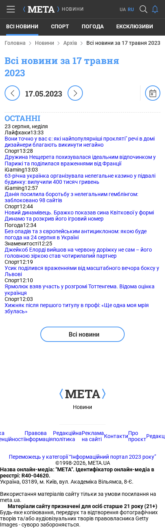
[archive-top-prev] (12, 93)
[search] (143, 9)
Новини (44, 43)
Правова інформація (39, 436)
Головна (15, 43)
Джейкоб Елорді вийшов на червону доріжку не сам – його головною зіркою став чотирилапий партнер (78, 253)
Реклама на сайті (93, 436)
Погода (93, 26)
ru (131, 9)
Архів (70, 43)
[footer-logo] (82, 394)
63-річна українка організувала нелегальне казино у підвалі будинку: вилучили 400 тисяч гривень (80, 179)
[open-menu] (10, 9)
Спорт (60, 26)
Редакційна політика (67, 436)
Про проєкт (137, 436)
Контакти (116, 436)
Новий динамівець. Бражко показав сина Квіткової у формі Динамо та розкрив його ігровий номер (79, 215)
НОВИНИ (73, 9)
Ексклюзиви (134, 26)
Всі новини (22, 26)
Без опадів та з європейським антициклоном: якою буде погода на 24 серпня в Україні (76, 234)
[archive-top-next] (75, 93)
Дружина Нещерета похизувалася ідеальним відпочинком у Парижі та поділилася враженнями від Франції (80, 160)
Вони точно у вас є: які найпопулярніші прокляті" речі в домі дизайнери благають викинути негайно (80, 142)
